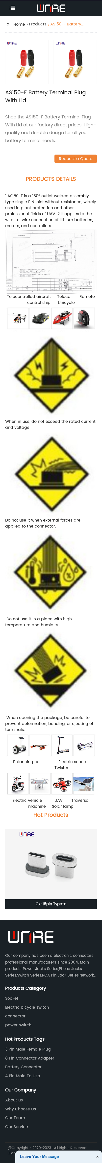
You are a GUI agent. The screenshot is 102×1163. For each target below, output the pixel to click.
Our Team (15, 1118)
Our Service (16, 1127)
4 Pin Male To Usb (22, 1076)
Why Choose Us (20, 1109)
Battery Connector (23, 1067)
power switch (18, 1025)
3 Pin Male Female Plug (28, 1049)
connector (15, 1016)
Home (19, 24)
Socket (11, 998)
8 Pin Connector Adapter (29, 1058)
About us (14, 1100)
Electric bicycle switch (27, 1007)
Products (37, 24)
